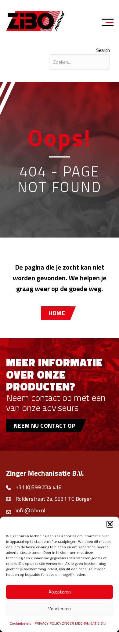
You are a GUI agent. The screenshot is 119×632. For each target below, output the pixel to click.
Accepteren (60, 591)
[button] (110, 524)
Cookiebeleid (20, 623)
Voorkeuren (59, 608)
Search (103, 50)
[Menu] (109, 23)
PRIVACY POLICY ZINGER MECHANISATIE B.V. (70, 623)
